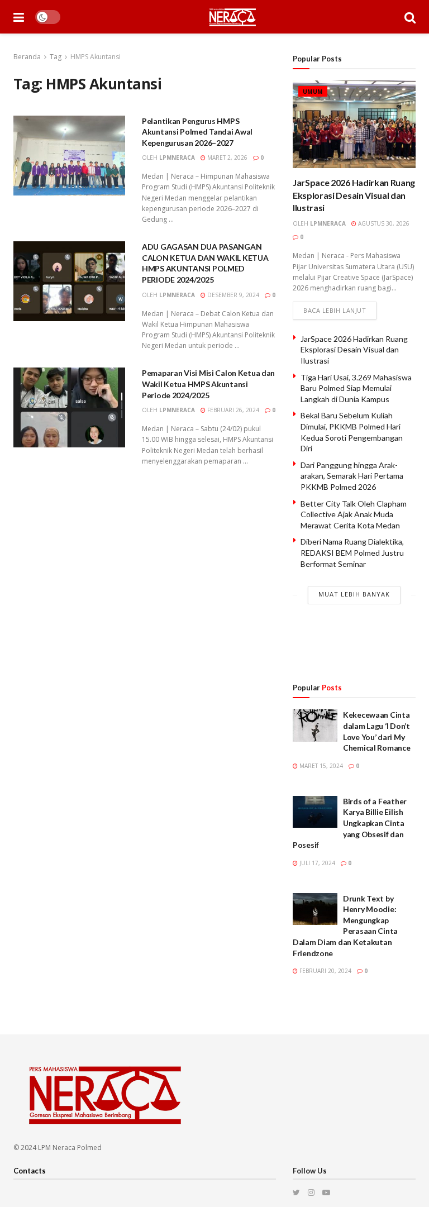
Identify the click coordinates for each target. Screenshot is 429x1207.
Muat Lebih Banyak (354, 594)
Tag (55, 56)
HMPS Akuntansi (95, 56)
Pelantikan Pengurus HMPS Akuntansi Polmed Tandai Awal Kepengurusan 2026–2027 (197, 131)
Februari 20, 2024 (324, 971)
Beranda (27, 56)
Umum (313, 92)
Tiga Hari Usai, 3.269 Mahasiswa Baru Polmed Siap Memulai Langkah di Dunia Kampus (356, 388)
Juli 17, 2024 (316, 863)
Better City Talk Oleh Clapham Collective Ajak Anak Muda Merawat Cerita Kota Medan (354, 514)
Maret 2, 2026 (226, 157)
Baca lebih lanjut (334, 310)
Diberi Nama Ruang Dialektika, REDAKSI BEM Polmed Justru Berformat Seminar (352, 552)
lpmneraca (177, 157)
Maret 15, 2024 (320, 766)
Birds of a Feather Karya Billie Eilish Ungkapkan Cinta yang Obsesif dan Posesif (350, 823)
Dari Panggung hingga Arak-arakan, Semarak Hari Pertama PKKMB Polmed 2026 (352, 476)
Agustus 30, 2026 (382, 223)
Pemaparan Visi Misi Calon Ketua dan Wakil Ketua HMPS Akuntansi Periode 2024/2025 (208, 383)
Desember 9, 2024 (232, 295)
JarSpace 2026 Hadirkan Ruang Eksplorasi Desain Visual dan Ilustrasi (354, 195)
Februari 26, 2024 (232, 410)
